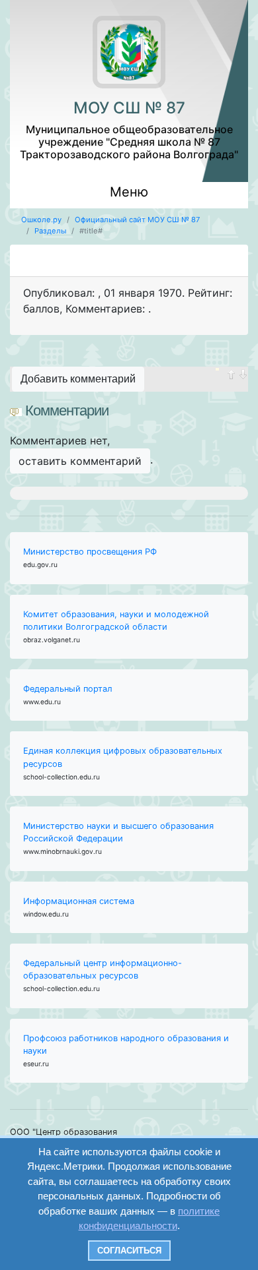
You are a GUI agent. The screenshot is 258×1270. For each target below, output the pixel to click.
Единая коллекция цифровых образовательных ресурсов (122, 757)
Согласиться (129, 1250)
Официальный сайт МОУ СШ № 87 (137, 219)
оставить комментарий (80, 461)
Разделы (50, 230)
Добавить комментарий (78, 378)
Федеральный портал (67, 689)
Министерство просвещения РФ (90, 552)
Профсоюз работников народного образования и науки (126, 1044)
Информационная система (78, 901)
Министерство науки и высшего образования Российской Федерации (118, 832)
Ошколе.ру (41, 219)
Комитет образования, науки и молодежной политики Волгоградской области (116, 620)
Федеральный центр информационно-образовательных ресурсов (102, 969)
